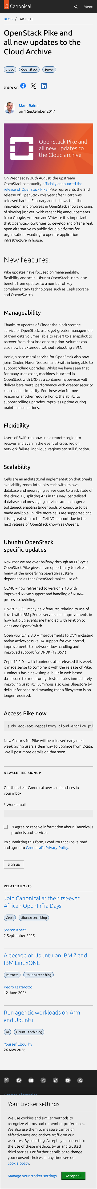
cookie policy (18, 1163)
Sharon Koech (15, 930)
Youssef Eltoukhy (18, 1044)
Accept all (73, 1176)
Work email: (17, 804)
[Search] (76, 6)
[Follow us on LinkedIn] (32, 1081)
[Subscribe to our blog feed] (81, 1081)
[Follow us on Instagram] (44, 1081)
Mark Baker (29, 105)
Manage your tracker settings (32, 1176)
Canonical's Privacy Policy (47, 847)
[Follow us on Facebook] (20, 1081)
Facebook (23, 86)
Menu (88, 6)
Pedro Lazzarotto (18, 987)
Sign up (14, 864)
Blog (8, 19)
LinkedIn (44, 86)
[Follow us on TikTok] (56, 1081)
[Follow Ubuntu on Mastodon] (7, 1081)
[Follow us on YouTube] (69, 1081)
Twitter (33, 86)
